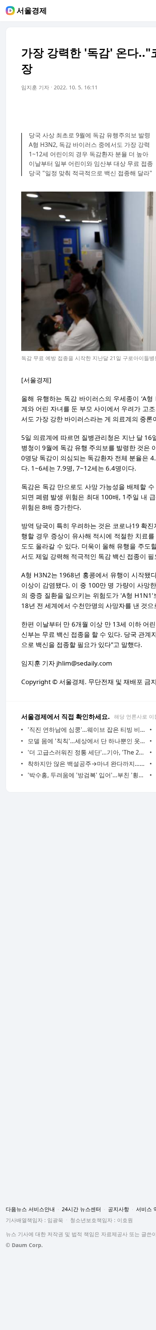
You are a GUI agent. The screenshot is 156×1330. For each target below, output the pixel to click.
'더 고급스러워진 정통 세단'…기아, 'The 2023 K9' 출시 (87, 752)
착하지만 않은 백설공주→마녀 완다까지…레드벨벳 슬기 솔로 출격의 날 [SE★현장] (87, 763)
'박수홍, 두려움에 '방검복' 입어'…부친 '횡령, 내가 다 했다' (87, 775)
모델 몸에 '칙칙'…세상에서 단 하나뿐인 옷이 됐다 (87, 741)
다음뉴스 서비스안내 (30, 1209)
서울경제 (32, 10)
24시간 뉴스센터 (81, 1209)
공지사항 (118, 1209)
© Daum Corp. (24, 1245)
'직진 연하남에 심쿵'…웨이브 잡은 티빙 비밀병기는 (87, 729)
